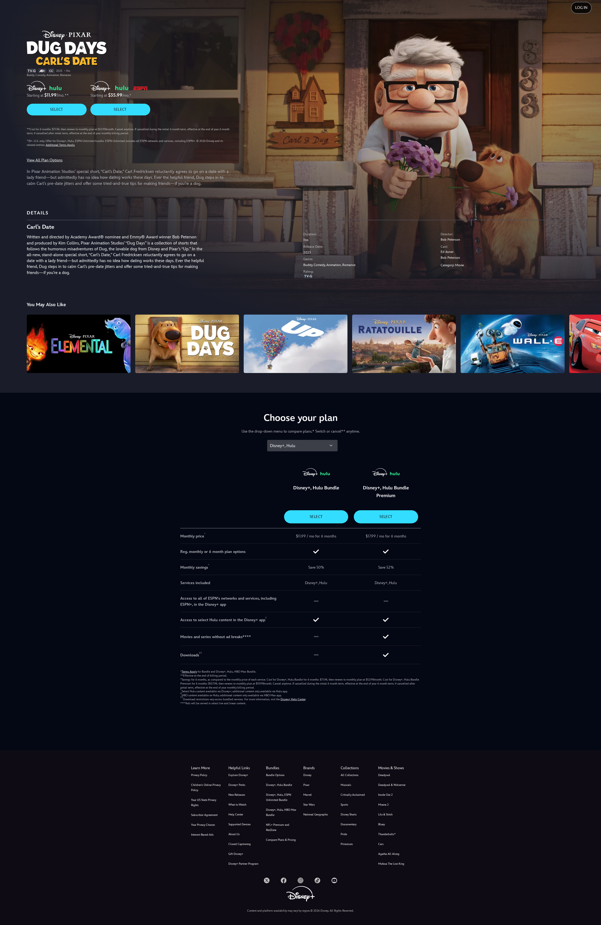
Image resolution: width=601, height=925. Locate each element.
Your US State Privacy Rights (203, 802)
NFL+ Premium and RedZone (277, 827)
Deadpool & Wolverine (391, 785)
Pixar (306, 785)
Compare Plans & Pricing (281, 839)
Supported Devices (239, 824)
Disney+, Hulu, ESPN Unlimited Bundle (278, 797)
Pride (344, 834)
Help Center (235, 814)
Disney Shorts (349, 814)
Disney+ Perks (236, 785)
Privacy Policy (199, 775)
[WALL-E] (512, 344)
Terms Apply (189, 671)
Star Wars (309, 804)
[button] (244, 768)
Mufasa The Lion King (391, 863)
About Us (234, 834)
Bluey (381, 824)
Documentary (348, 824)
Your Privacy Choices (203, 824)
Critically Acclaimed (353, 794)
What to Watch (237, 804)
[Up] (295, 344)
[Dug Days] (187, 344)
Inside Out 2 (385, 794)
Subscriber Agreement (204, 815)
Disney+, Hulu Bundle (279, 785)
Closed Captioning (239, 844)
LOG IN (581, 7)
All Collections (349, 775)
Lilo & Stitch (385, 814)
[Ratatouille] (404, 344)
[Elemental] (79, 344)
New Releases (236, 794)
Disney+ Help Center (293, 699)
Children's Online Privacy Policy (206, 787)
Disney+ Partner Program (243, 863)
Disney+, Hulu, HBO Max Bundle (281, 812)
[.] (267, 880)
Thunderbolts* (387, 834)
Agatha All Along (388, 854)
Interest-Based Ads (202, 834)
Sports (344, 804)
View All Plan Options (44, 160)
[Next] (592, 343)
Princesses (347, 844)
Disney (307, 775)
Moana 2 (383, 804)
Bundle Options (275, 775)
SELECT (56, 109)
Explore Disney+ (238, 775)
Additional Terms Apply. (60, 145)
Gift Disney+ (235, 854)
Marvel (307, 794)
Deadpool (384, 775)
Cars (381, 844)
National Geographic (315, 814)
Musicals (346, 785)
